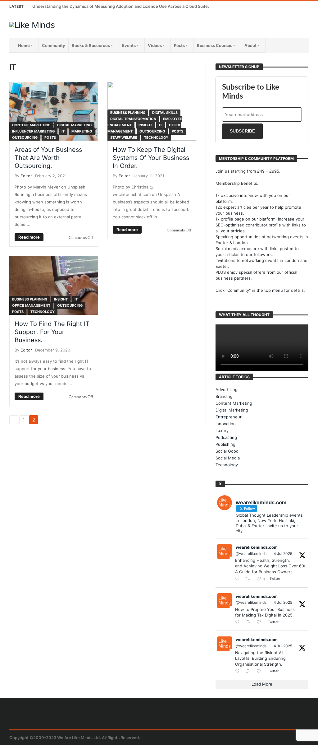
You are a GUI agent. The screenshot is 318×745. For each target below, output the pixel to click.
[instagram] (291, 6)
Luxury (222, 430)
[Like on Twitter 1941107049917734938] (260, 671)
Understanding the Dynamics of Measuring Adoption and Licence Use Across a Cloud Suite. (120, 6)
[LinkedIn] (280, 6)
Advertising (227, 389)
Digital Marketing (74, 125)
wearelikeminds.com (257, 547)
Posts (50, 137)
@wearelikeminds (251, 553)
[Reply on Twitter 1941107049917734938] (239, 671)
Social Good (227, 451)
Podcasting (226, 437)
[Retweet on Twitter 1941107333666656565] (249, 579)
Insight (145, 125)
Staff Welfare (123, 137)
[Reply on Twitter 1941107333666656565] (239, 579)
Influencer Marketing (33, 131)
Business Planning (127, 112)
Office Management (31, 305)
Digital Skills (165, 112)
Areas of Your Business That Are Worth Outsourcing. (48, 158)
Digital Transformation (133, 119)
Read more (29, 237)
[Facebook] (257, 6)
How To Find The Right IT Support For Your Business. (52, 332)
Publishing (225, 444)
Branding (224, 396)
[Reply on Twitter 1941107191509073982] (239, 622)
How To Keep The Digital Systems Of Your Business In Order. (151, 158)
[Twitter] (268, 6)
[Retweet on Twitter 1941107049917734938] (249, 671)
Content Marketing (31, 125)
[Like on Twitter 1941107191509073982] (260, 622)
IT (63, 131)
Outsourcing (25, 137)
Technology (156, 137)
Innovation (226, 423)
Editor (26, 176)
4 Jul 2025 (283, 553)
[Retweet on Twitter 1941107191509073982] (249, 622)
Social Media (228, 457)
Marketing (81, 131)
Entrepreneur (229, 416)
